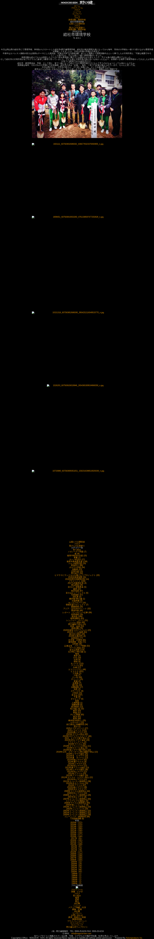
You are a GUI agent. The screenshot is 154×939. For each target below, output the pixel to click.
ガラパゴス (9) (77, 691)
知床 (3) (77, 689)
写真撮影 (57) (77, 595)
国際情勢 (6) (77, 705)
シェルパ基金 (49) (77, 622)
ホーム (77, 6)
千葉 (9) (77, 697)
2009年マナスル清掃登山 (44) (77, 791)
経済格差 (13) (77, 707)
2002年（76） (77, 868)
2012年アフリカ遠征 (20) (77, 775)
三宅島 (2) (77, 673)
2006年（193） (77, 860)
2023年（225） (77, 826)
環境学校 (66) (77, 610)
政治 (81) (77, 716)
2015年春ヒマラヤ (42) (77, 760)
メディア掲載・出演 (77, 907)
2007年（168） (77, 858)
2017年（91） (77, 838)
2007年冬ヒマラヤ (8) (77, 797)
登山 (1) (77, 726)
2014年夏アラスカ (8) (77, 762)
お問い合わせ (77, 915)
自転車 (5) (77, 597)
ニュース (77, 12)
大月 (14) (77, 657)
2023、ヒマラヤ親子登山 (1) (77, 738)
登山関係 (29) (77, 585)
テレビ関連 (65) (77, 714)
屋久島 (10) (77, 685)
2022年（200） (77, 828)
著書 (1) (77, 557)
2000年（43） (77, 871)
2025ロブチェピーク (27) (77, 728)
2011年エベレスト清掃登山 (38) (77, 781)
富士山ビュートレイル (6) (77, 593)
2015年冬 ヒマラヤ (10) (77, 756)
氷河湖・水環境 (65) (77, 640)
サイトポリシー (77, 923)
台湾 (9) (77, 659)
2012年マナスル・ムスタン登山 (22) (77, 777)
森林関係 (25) (77, 606)
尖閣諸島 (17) (77, 687)
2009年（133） (77, 854)
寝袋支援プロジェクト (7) (77, 605)
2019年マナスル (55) (77, 744)
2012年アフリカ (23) (77, 773)
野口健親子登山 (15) (77, 624)
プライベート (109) (77, 581)
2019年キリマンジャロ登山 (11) (77, 746)
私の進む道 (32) (77, 709)
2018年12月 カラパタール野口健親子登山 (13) (77, 752)
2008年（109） (77, 856)
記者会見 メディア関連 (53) (77, 646)
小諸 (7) (77, 675)
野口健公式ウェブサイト (77, 927)
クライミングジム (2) (77, 742)
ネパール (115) (77, 663)
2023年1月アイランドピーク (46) (77, 736)
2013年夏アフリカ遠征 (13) (77, 767)
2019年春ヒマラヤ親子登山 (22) (77, 750)
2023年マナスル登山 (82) (77, 734)
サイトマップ (77, 925)
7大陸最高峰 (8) (77, 818)
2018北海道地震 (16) (77, 577)
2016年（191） (77, 840)
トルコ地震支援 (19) (77, 563)
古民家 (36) (77, 644)
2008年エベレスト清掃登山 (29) (77, 795)
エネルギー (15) (77, 722)
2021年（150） (77, 830)
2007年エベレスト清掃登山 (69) (77, 799)
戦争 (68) (77, 718)
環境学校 (82, 20)
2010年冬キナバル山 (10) (77, 783)
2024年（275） (77, 824)
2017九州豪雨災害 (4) (77, 583)
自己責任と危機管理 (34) (77, 724)
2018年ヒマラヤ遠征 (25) (77, 754)
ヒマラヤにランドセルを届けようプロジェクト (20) (77, 575)
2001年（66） (77, 869)
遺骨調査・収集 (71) (77, 642)
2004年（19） (77, 864)
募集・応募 (77, 909)
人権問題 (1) (77, 703)
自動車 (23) (77, 569)
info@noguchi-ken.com (81, 933)
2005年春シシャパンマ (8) (77, 805)
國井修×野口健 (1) (77, 599)
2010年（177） (77, 852)
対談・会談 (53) (77, 626)
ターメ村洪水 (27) (77, 559)
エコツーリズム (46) (77, 669)
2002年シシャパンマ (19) (77, 809)
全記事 (77, 903)
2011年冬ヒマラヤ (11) (77, 779)
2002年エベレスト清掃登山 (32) (77, 811)
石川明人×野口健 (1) (77, 652)
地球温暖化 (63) (77, 618)
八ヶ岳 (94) (77, 677)
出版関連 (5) (77, 601)
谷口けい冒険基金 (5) (77, 587)
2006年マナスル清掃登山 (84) (77, 803)
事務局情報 (77, 919)
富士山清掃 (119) (77, 650)
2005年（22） (77, 862)
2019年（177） (77, 834)
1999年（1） (77, 873)
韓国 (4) (77, 661)
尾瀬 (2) (77, 681)
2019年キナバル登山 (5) (77, 748)
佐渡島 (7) (77, 683)
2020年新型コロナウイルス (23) (77, 630)
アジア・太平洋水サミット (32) (77, 608)
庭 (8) (77, 553)
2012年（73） (77, 848)
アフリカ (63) (77, 665)
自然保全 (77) (77, 638)
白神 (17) (77, 667)
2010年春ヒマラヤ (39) (77, 787)
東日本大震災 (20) (77, 634)
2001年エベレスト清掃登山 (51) (77, 813)
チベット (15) (77, 679)
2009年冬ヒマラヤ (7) (77, 789)
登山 (77, 901)
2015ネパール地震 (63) (77, 632)
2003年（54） (77, 866)
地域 (77, 654)
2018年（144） (77, 836)
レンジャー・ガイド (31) (77, 620)
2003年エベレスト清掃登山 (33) (77, 807)
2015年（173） (77, 842)
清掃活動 (72, 20)
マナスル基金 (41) (77, 648)
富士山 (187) (77, 695)
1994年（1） (77, 877)
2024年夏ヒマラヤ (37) (77, 732)
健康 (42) (77, 589)
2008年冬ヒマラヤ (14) (77, 793)
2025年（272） (77, 822)
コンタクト (77, 14)
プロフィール (77, 8)
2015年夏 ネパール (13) (77, 758)
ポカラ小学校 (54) (77, 567)
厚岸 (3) (77, 656)
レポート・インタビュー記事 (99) (77, 612)
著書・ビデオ (77, 892)
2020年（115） (77, 832)
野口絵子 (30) (77, 573)
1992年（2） (77, 881)
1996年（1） (77, 875)
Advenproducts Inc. (134, 938)
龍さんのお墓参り (77, 27)
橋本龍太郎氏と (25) (77, 720)
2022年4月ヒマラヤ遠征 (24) (77, 740)
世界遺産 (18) (77, 614)
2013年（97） (77, 846)
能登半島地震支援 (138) (77, 561)
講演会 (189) (77, 616)
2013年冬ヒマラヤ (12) (77, 765)
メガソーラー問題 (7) (77, 552)
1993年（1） (77, 879)
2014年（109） (77, 844)
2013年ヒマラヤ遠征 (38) (77, 769)
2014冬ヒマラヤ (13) (77, 763)
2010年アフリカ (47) (77, 785)
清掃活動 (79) (77, 628)
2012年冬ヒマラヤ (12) (77, 771)
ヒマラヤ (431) (77, 671)
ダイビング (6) (77, 699)
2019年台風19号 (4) (77, 636)
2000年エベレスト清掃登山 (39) (77, 815)
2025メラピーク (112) (77, 730)
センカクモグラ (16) (77, 603)
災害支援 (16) (77, 571)
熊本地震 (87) (77, 591)
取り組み (77, 550)
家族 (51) (77, 712)
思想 (77, 701)
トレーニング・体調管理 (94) (77, 816)
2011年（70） (77, 850)
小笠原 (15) (77, 693)
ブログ (77, 10)
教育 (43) (77, 710)
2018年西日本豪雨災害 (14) (77, 579)
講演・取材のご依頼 (77, 917)
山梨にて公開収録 (77, 23)
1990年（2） (77, 883)
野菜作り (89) (77, 565)
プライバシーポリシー (77, 921)
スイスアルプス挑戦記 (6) (77, 801)
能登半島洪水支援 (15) (77, 555)
